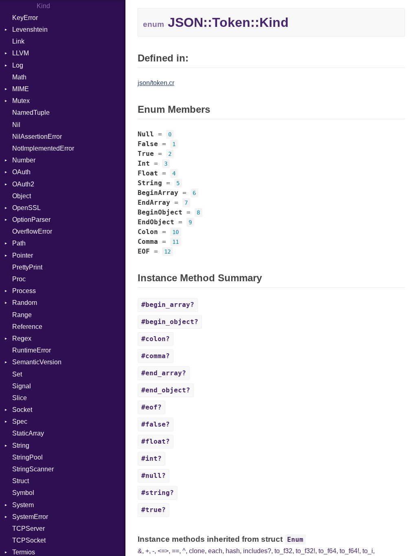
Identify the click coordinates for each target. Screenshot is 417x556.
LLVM (20, 53)
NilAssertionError (37, 136)
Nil (16, 124)
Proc (19, 279)
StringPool (27, 457)
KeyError (25, 17)
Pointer (22, 255)
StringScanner (33, 469)
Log (17, 65)
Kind (43, 5)
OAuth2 (23, 184)
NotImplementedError (43, 148)
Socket (22, 409)
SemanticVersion (36, 362)
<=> (163, 550)
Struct (20, 480)
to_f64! (349, 550)
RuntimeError (31, 350)
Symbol (23, 492)
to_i (367, 550)
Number (23, 160)
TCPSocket (29, 540)
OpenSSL (26, 207)
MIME (20, 88)
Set (17, 374)
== (175, 550)
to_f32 (283, 550)
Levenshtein (30, 29)
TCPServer (28, 528)
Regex (21, 338)
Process (24, 290)
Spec (19, 421)
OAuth (21, 172)
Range (22, 314)
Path (19, 243)
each (215, 550)
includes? (257, 550)
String (20, 445)
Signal (21, 386)
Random (24, 302)
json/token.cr (156, 82)
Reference (27, 326)
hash (233, 550)
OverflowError (32, 231)
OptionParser (31, 219)
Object (21, 196)
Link (18, 41)
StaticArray (28, 433)
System (23, 504)
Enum (295, 539)
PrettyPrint (27, 267)
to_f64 (327, 550)
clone (197, 550)
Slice (19, 397)
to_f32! (305, 550)
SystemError (30, 516)
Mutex (21, 100)
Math (19, 77)
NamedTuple (31, 112)
